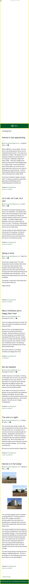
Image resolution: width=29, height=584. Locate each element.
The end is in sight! (10, 417)
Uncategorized (12, 187)
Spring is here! (8, 253)
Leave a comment (7, 189)
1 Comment (5, 358)
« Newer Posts (6, 577)
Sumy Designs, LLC (24, 581)
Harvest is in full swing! (11, 464)
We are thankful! (9, 367)
